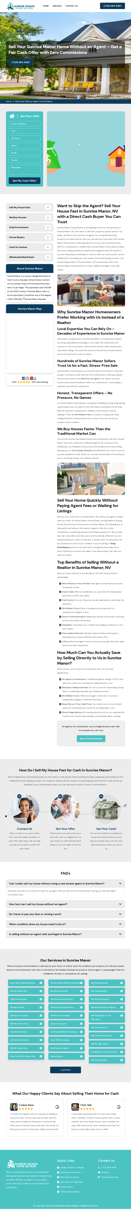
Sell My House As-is (19, 1023)
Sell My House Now (19, 1048)
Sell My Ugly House (99, 1044)
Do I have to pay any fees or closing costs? (35, 914)
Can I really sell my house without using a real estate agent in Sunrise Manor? (56, 883)
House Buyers (56, 1056)
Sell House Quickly (99, 983)
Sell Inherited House (19, 1040)
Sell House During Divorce (62, 1007)
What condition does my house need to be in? (37, 924)
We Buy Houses (17, 1007)
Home (46, 6)
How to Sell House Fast (101, 1035)
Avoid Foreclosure (18, 1032)
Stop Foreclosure (58, 1023)
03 (101, 796)
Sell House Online (99, 1060)
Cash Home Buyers (18, 999)
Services (57, 6)
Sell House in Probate (60, 1015)
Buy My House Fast (59, 991)
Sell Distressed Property (61, 999)
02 (60, 796)
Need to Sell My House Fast (22, 1056)
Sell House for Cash (19, 1015)
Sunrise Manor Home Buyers (65, 1205)
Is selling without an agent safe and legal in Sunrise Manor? (45, 934)
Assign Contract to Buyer (72, 1167)
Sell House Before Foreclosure (64, 1032)
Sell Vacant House (99, 1027)
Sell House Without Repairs (103, 1007)
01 (19, 796)
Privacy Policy (66, 1187)
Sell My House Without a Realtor (65, 983)
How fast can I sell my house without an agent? (38, 904)
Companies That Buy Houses (104, 1052)
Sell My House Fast (18, 991)
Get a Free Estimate (91, 738)
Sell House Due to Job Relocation (101, 1017)
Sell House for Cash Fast (71, 1182)
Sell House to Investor (70, 1172)
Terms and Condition (70, 1191)
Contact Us (72, 6)
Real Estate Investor (59, 1048)
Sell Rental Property (100, 999)
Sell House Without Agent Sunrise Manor (34, 101)
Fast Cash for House (69, 1177)
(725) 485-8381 (112, 5)
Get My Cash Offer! (24, 180)
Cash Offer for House (60, 1040)
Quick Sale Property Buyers (22, 983)
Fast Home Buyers (99, 991)
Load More (66, 1070)
